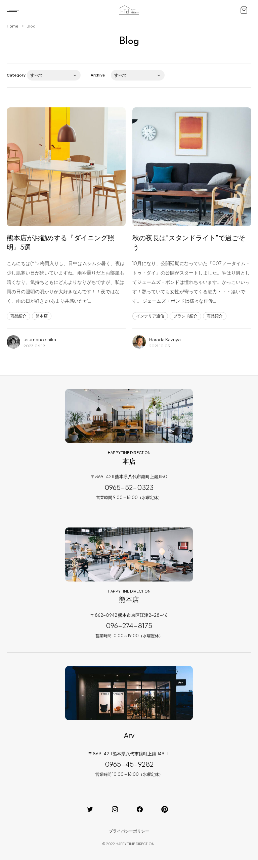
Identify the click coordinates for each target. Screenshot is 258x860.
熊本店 (42, 315)
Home (12, 26)
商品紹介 (18, 315)
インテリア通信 (150, 315)
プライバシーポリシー (129, 830)
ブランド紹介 (185, 315)
